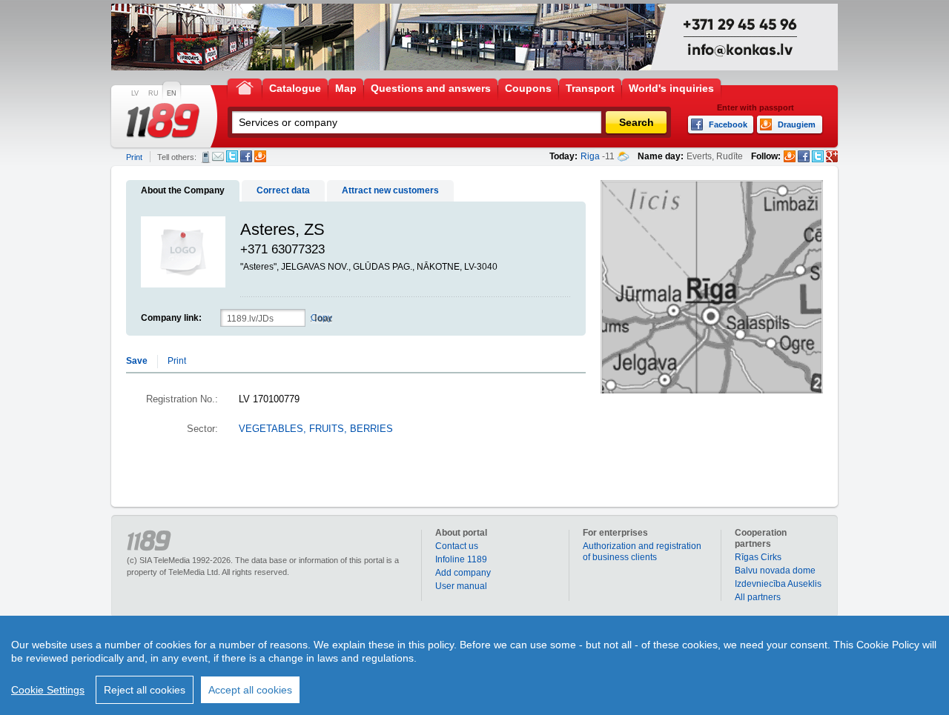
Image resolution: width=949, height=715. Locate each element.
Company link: (171, 318)
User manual (461, 586)
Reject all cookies (144, 690)
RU (153, 93)
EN (171, 93)
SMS (206, 157)
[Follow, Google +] (832, 156)
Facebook (246, 156)
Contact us (456, 546)
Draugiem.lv (260, 156)
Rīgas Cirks (758, 557)
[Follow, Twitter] (818, 156)
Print (134, 157)
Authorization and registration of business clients (642, 551)
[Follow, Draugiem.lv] (790, 156)
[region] (474, 665)
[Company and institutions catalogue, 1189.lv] (163, 121)
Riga (590, 156)
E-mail (218, 156)
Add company (463, 573)
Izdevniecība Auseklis (778, 584)
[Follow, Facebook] (804, 156)
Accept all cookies (250, 690)
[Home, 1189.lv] (244, 87)
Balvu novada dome (775, 570)
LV (135, 93)
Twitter (232, 156)
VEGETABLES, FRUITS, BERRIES (316, 429)
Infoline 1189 (461, 559)
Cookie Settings (48, 690)
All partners (758, 597)
